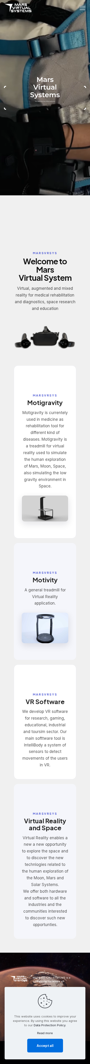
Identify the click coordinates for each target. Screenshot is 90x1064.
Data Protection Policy (49, 1025)
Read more (45, 1033)
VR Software (45, 701)
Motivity (45, 580)
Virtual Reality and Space (45, 824)
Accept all (45, 1045)
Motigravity (45, 402)
